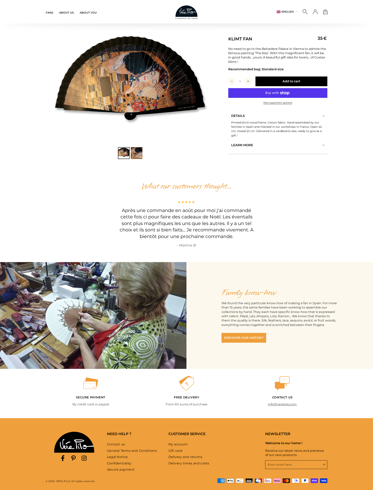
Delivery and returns (185, 457)
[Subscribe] (325, 464)
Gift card (175, 451)
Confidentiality (119, 463)
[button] (305, 12)
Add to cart (291, 81)
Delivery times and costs (188, 463)
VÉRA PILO (63, 481)
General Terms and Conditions (132, 451)
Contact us (116, 444)
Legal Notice (117, 457)
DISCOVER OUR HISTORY (243, 338)
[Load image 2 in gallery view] (136, 153)
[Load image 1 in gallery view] (124, 153)
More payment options (277, 102)
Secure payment (121, 469)
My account (178, 444)
